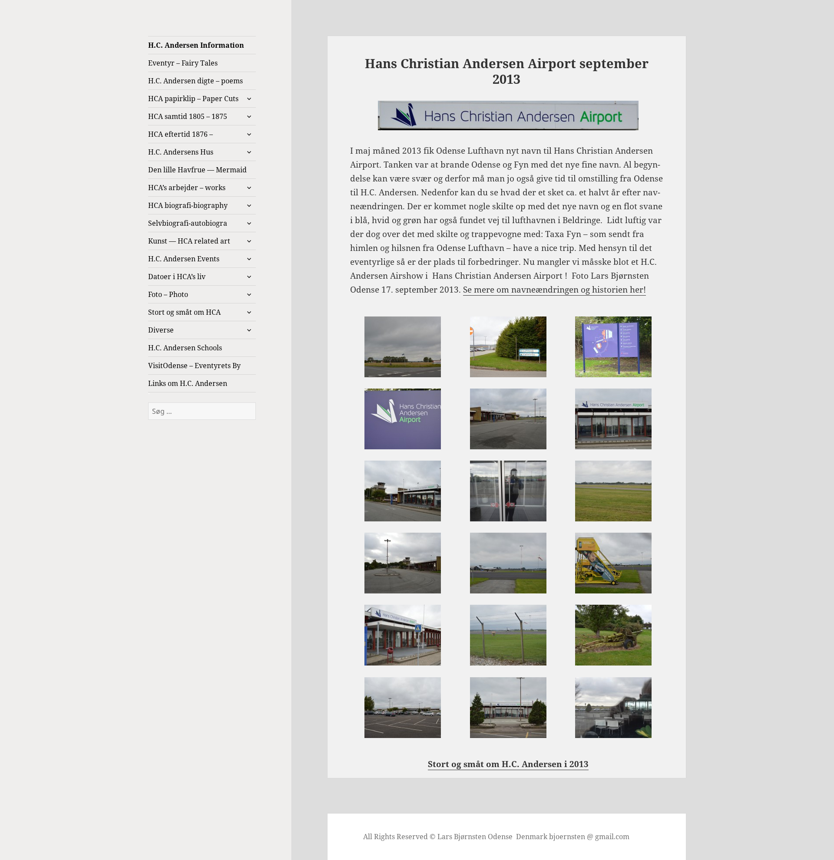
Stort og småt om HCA (184, 312)
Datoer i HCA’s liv (176, 276)
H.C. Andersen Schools (185, 348)
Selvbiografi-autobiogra (187, 223)
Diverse (161, 330)
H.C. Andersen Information (196, 45)
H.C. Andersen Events (183, 259)
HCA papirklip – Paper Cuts (193, 98)
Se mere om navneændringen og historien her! (554, 289)
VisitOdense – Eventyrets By (194, 365)
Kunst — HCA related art (189, 241)
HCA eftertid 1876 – (180, 134)
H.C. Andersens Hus (180, 152)
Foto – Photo (168, 294)
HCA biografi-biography (188, 205)
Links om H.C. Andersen (187, 383)
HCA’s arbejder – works (186, 187)
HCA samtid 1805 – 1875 (187, 116)
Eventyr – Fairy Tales (183, 63)
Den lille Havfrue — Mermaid (197, 170)
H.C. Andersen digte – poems (195, 81)
